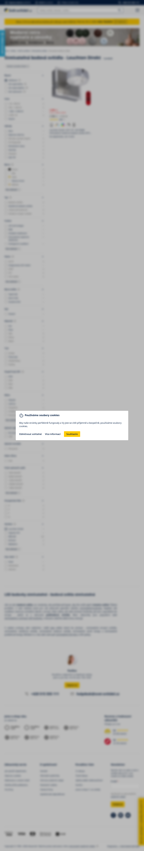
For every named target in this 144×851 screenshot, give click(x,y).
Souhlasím (72, 434)
